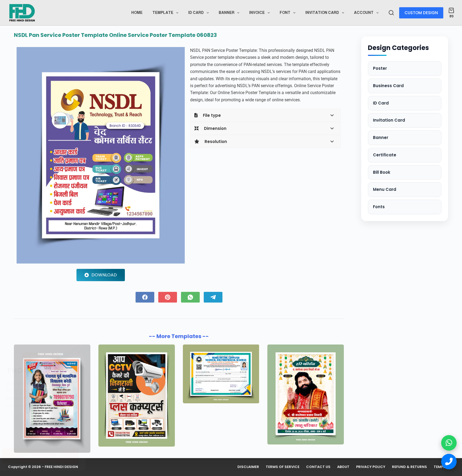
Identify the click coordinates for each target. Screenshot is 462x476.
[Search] (391, 12)
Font (285, 12)
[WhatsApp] (190, 297)
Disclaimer (248, 467)
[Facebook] (145, 297)
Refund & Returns (409, 467)
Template (162, 12)
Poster (380, 68)
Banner (226, 12)
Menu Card (384, 189)
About (343, 467)
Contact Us (318, 467)
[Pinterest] (167, 297)
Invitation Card (322, 12)
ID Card (381, 103)
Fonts (379, 207)
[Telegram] (213, 297)
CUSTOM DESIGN (421, 13)
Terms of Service (282, 467)
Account (364, 12)
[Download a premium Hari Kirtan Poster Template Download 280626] (305, 395)
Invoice (257, 12)
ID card (196, 12)
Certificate (384, 155)
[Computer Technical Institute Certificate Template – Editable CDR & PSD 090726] (221, 374)
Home (137, 12)
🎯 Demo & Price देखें (51, 456)
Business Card (388, 85)
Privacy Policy (370, 467)
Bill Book (381, 172)
